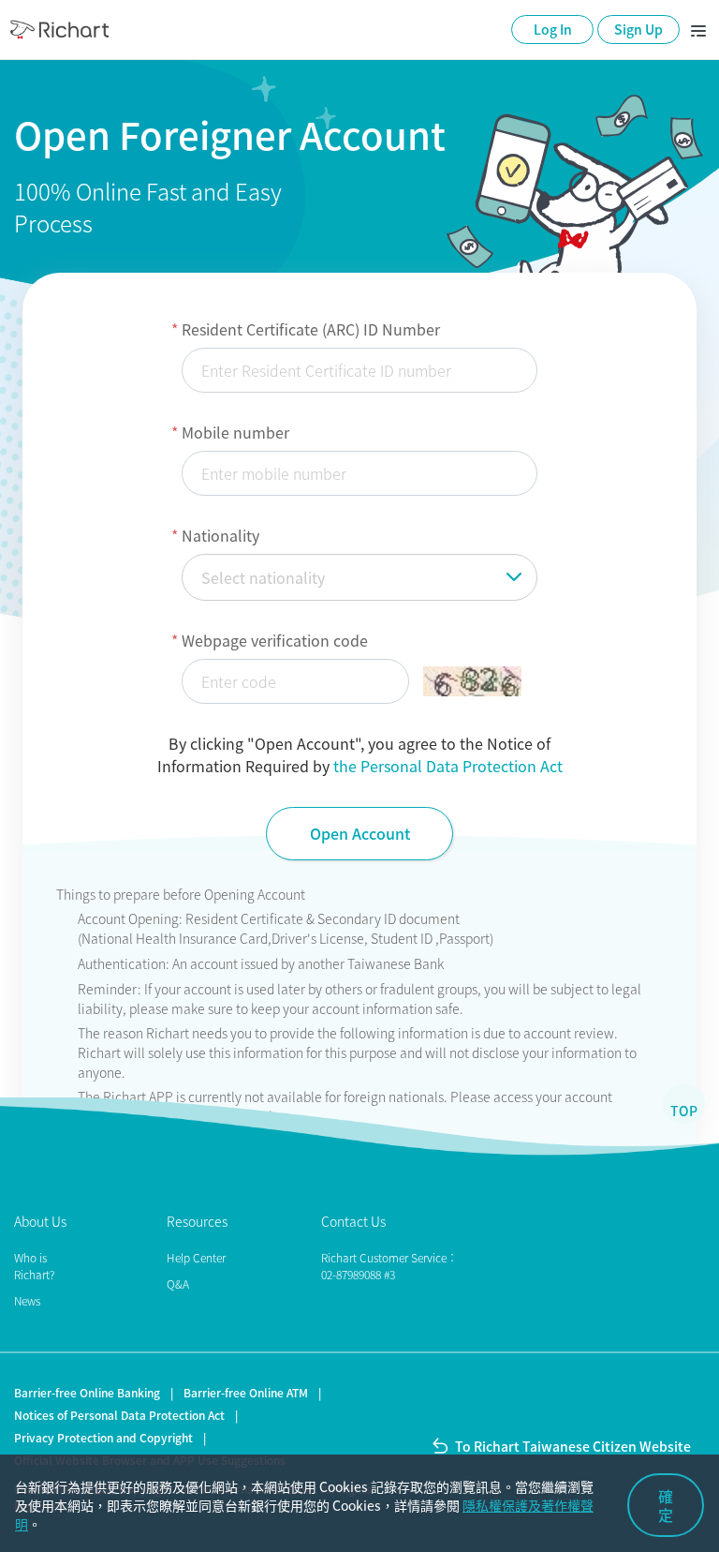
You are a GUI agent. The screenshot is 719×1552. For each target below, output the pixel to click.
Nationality (220, 535)
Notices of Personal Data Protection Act (119, 1415)
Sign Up (638, 29)
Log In (553, 29)
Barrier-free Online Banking (87, 1392)
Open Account (360, 833)
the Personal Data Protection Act (448, 765)
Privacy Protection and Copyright (103, 1437)
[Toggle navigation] (698, 30)
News (27, 1300)
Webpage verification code (275, 640)
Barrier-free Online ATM (245, 1392)
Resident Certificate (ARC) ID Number (311, 329)
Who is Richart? (34, 1266)
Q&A (178, 1284)
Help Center (196, 1257)
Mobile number (235, 432)
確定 (665, 1505)
